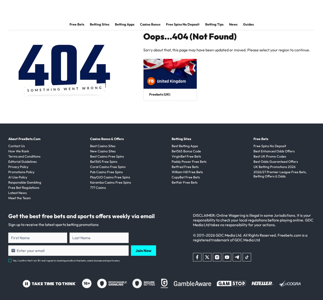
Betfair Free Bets (184, 182)
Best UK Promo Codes (269, 156)
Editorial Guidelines (22, 161)
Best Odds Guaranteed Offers (275, 161)
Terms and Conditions (24, 156)
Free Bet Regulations (23, 187)
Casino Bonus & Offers (107, 139)
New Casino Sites (103, 151)
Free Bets (77, 24)
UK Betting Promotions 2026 (274, 167)
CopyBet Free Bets (186, 177)
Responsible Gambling (24, 182)
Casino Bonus (150, 24)
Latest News (17, 193)
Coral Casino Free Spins (108, 167)
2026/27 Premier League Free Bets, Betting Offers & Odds (280, 174)
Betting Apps (124, 24)
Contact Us (16, 146)
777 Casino (98, 187)
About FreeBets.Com (24, 139)
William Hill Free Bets (187, 172)
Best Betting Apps (185, 146)
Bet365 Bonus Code (186, 151)
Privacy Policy (18, 167)
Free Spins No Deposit (183, 24)
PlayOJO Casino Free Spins (110, 177)
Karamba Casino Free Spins (110, 182)
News (233, 24)
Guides (248, 24)
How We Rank (18, 151)
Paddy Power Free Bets (189, 161)
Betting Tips (214, 24)
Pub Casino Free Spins (106, 172)
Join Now (143, 250)
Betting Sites (99, 24)
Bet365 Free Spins (103, 161)
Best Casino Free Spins (107, 156)
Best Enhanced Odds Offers (274, 151)
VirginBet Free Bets (186, 156)
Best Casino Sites (102, 146)
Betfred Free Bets (185, 167)
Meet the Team (19, 198)
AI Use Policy (17, 177)
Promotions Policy (21, 172)
